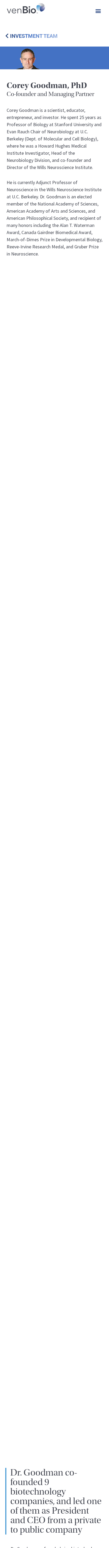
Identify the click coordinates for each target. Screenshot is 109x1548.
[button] (98, 10)
